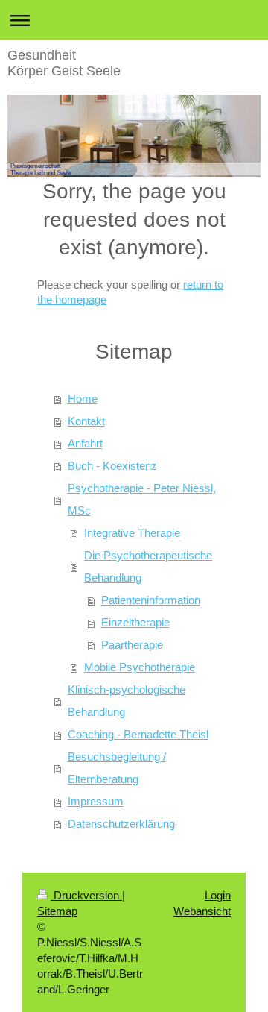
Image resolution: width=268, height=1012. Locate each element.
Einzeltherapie (135, 622)
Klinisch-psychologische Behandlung (126, 700)
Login (218, 895)
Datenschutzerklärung (121, 823)
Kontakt (86, 421)
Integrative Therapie (132, 533)
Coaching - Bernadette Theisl (138, 734)
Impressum (96, 801)
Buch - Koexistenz (112, 465)
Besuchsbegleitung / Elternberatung (117, 767)
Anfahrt (85, 443)
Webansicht (202, 911)
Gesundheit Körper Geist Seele (64, 63)
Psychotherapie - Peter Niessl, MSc (142, 499)
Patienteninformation (150, 600)
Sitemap (57, 911)
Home (83, 398)
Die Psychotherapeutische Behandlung (148, 566)
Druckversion (86, 895)
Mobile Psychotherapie (139, 667)
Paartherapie (132, 644)
